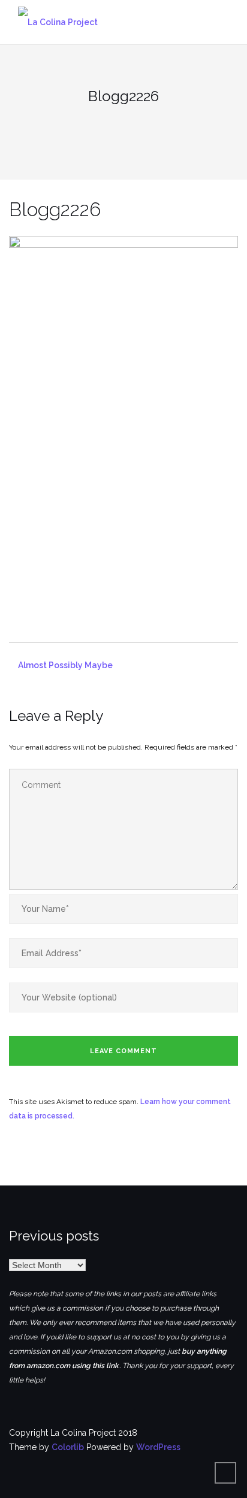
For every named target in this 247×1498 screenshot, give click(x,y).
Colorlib (68, 1447)
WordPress (158, 1447)
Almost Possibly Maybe (65, 665)
